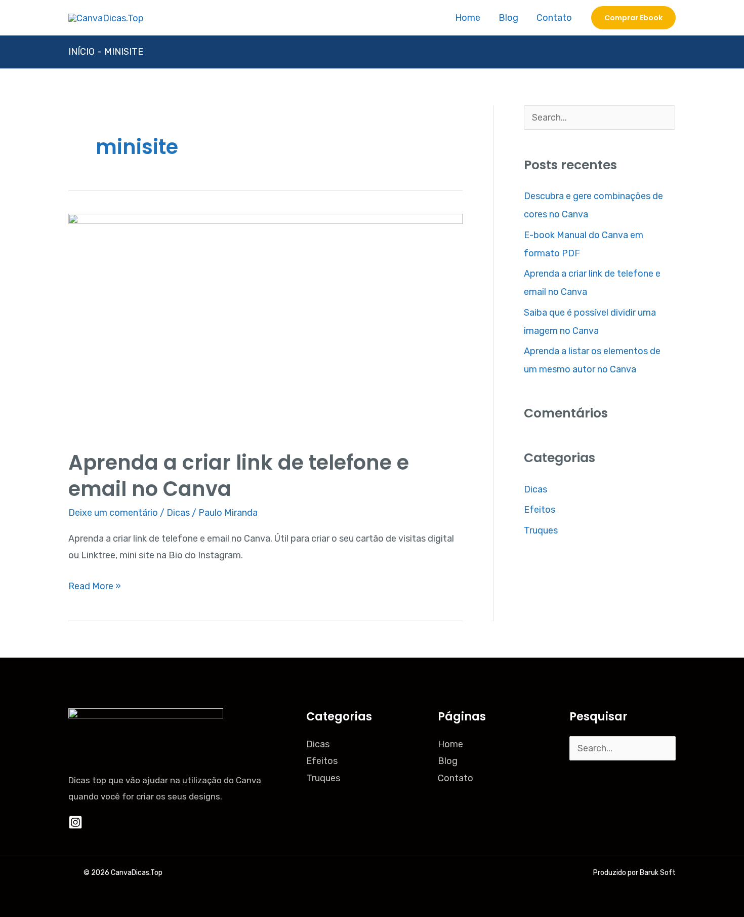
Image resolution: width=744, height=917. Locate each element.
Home (467, 17)
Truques (541, 530)
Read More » (94, 585)
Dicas (178, 512)
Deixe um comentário (113, 512)
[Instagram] (75, 822)
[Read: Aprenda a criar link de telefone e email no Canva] (265, 324)
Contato (554, 17)
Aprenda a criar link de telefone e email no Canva (238, 475)
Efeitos (539, 509)
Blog (508, 17)
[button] (633, 17)
